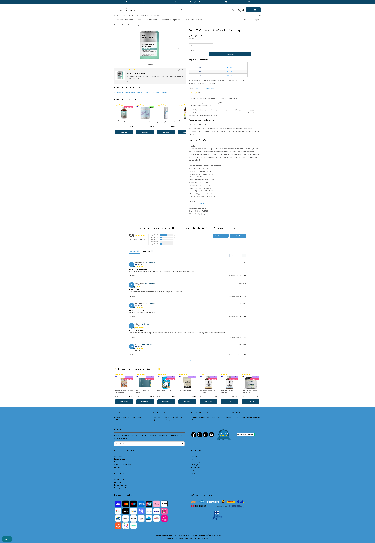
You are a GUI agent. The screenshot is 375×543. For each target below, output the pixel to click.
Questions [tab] (146, 251)
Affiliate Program (196, 462)
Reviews (193, 459)
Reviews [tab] (133, 251)
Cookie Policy (119, 479)
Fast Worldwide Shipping (135, 2)
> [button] (194, 360)
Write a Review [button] (239, 236)
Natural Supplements (132, 92)
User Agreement (120, 488)
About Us (193, 456)
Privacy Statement (120, 485)
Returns (117, 468)
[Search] (233, 10)
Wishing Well (195, 468)
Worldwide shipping (145, 15)
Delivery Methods (120, 462)
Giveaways (194, 465)
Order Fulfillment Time (122, 465)
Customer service (119, 15)
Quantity (191, 50)
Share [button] (133, 275)
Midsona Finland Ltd (196, 204)
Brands (193, 473)
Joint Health (118, 92)
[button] (239, 10)
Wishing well (157, 15)
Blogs (192, 470)
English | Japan (257, 15)
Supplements (145, 92)
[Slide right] (178, 47)
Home (116, 25)
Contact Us (118, 456)
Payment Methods (120, 459)
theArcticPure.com (185, 539)
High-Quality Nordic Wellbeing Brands (186, 2)
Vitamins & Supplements (160, 92)
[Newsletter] (182, 443)
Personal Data (119, 482)
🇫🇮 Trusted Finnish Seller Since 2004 (238, 2)
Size (190, 42)
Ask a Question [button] (222, 236)
